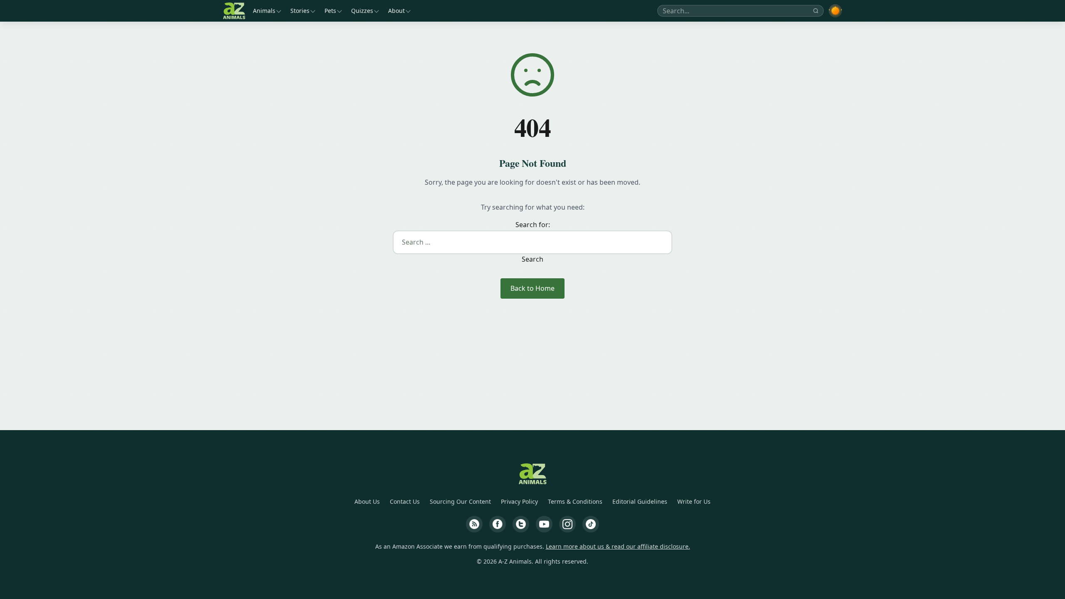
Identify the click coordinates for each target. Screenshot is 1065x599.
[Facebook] (497, 524)
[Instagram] (567, 524)
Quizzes (362, 11)
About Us (367, 501)
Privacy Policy (519, 501)
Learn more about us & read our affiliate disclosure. (618, 546)
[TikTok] (590, 524)
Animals (264, 11)
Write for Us (694, 501)
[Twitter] (521, 524)
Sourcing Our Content (460, 501)
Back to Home (532, 288)
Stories (300, 11)
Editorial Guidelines (639, 501)
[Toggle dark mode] (835, 10)
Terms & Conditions (575, 501)
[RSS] (474, 524)
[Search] (816, 11)
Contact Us (405, 501)
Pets (330, 11)
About (396, 11)
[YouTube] (544, 524)
